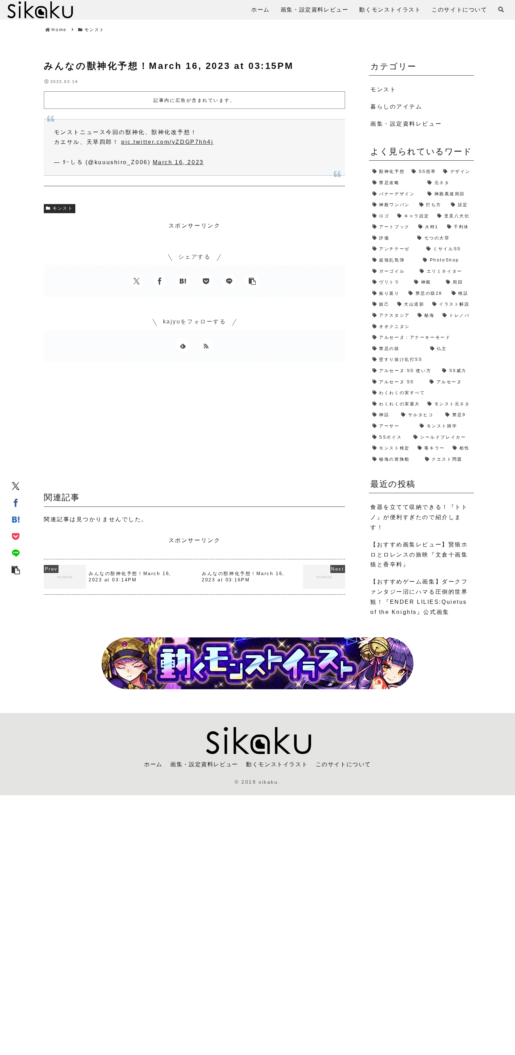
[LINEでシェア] (16, 553)
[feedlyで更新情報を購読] (183, 346)
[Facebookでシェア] (16, 502)
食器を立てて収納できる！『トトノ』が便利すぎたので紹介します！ (419, 517)
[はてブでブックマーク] (16, 519)
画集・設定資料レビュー (204, 764)
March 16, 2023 (178, 162)
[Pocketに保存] (16, 536)
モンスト (63, 208)
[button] (16, 570)
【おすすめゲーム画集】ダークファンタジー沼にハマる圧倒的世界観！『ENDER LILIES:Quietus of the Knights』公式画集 (419, 597)
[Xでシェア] (16, 485)
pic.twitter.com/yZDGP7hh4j (167, 142)
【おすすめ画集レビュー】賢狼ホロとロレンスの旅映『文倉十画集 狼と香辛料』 (419, 555)
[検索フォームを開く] (501, 9)
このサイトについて (343, 764)
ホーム (153, 764)
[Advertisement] (194, 429)
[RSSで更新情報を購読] (206, 346)
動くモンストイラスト (277, 764)
